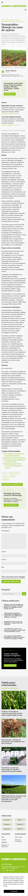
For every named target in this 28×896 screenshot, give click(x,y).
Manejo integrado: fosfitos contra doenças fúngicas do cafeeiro (13, 466)
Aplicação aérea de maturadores (14, 458)
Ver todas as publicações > (10, 688)
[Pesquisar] (24, 593)
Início (2, 20)
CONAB (3, 840)
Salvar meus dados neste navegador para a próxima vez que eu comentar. (13, 577)
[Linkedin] (13, 870)
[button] (2, 3)
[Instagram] (5, 870)
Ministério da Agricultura (5, 845)
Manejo (12, 476)
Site (2, 567)
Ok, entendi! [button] (14, 891)
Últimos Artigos (10, 20)
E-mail (3, 559)
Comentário (5, 530)
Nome (3, 551)
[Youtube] (10, 870)
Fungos (5, 476)
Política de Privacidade (18, 840)
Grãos (17, 20)
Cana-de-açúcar (14, 473)
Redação (7, 72)
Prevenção (6, 479)
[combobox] (11, 593)
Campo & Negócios (10, 70)
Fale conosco (18, 837)
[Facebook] (7, 870)
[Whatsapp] (2, 870)
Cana (4, 473)
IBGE (2, 837)
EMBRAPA (4, 842)
